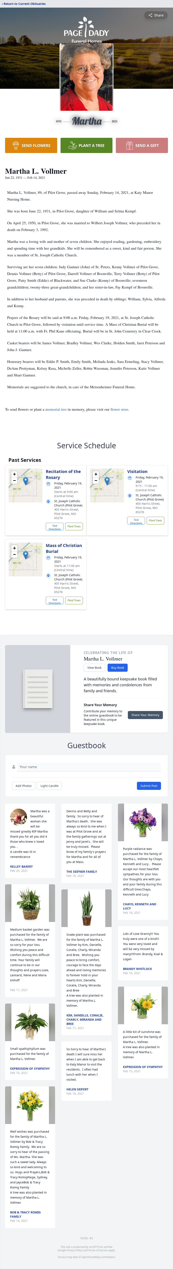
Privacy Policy (74, 1250)
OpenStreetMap (91, 1257)
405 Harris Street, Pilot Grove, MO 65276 (66, 513)
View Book (94, 668)
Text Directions (55, 527)
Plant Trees (74, 526)
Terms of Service (98, 1250)
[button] (25, 481)
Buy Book (117, 668)
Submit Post (149, 786)
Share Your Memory (145, 715)
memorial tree (56, 409)
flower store (119, 409)
